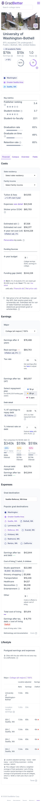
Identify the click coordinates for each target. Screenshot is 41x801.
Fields (35, 157)
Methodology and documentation (16, 633)
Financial (6, 157)
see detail (18, 204)
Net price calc (31, 288)
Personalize (9, 240)
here (28, 366)
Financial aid (19, 288)
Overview (25, 157)
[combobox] (18, 7)
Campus (15, 157)
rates (31, 431)
